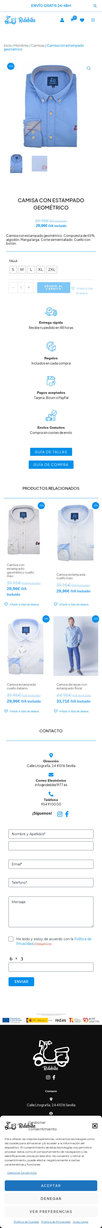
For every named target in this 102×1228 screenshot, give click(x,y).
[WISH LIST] (82, 20)
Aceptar (51, 1185)
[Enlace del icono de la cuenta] (62, 20)
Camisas (38, 45)
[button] (95, 1125)
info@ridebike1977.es (51, 785)
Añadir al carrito (53, 287)
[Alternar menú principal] (93, 20)
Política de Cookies (26, 1222)
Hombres (21, 45)
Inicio (8, 45)
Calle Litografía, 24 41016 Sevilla (51, 766)
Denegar (51, 1198)
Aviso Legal (80, 1222)
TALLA (13, 261)
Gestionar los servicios (22, 1172)
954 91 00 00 (51, 804)
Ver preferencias (51, 1211)
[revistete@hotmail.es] (51, 1113)
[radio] (13, 269)
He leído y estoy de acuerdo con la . (54, 941)
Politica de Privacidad (55, 1222)
